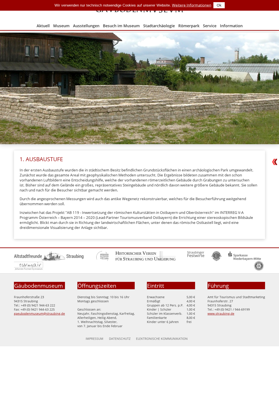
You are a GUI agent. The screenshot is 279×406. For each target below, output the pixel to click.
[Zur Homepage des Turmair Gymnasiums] (29, 269)
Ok (219, 5)
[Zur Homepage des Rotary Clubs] (259, 269)
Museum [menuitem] (61, 25)
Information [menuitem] (231, 25)
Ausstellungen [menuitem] (86, 25)
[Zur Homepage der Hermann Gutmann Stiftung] (102, 260)
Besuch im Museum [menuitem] (121, 25)
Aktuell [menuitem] (43, 25)
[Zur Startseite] (139, 11)
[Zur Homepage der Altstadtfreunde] (49, 260)
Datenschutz (120, 339)
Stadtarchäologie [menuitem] (159, 25)
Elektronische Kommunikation (162, 339)
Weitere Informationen (191, 5)
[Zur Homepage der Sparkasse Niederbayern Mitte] (244, 260)
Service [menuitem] (209, 25)
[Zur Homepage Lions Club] (216, 260)
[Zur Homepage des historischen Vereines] (145, 260)
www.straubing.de (221, 313)
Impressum (94, 339)
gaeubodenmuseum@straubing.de (39, 313)
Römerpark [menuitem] (188, 25)
